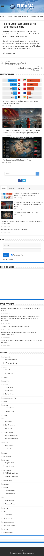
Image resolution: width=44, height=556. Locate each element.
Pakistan (6, 484)
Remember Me (18, 255)
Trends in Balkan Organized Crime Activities (15, 326)
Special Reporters (9, 525)
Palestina (6, 487)
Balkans (5, 384)
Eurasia (9, 16)
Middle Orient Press (11, 476)
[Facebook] (20, 180)
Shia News (8, 514)
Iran (4, 419)
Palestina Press (10, 494)
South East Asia (8, 518)
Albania (5, 377)
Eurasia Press (9, 411)
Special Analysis (8, 522)
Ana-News (6, 381)
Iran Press (8, 428)
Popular (11, 188)
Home (4, 16)
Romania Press (10, 504)
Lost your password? (9, 259)
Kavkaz (5, 443)
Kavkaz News (9, 445)
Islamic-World (8, 432)
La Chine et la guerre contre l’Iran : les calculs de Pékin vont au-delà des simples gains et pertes (21, 131)
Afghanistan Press (11, 363)
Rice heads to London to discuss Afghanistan (28, 68)
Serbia (5, 508)
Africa (5, 367)
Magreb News (9, 463)
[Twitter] (24, 180)
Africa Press (9, 373)
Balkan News (9, 387)
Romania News (10, 500)
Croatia (5, 401)
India (5, 415)
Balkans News (9, 394)
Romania (6, 498)
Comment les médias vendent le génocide (14, 229)
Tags (28, 188)
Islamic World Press (11, 438)
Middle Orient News (11, 473)
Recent (4, 188)
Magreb (6, 460)
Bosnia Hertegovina (9, 398)
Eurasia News (9, 408)
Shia (4, 511)
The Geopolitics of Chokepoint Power (17, 160)
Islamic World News (11, 435)
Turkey (5, 529)
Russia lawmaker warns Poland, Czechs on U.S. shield (15, 63)
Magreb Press (9, 466)
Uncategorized (8, 532)
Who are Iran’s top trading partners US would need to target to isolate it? (20, 102)
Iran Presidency (10, 425)
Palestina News (10, 490)
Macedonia (7, 456)
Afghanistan (7, 357)
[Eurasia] (22, 6)
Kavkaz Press (9, 449)
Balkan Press (9, 390)
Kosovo (5, 453)
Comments (20, 188)
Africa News (9, 370)
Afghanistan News (11, 360)
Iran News (8, 421)
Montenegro (7, 480)
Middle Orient (7, 470)
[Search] (37, 174)
